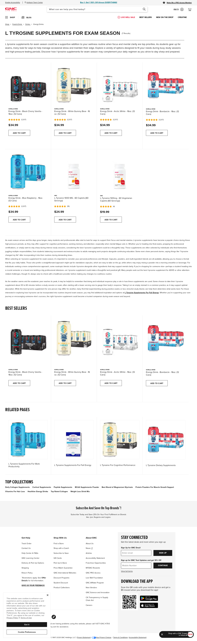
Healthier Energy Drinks (38, 491)
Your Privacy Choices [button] (103, 637)
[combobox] (97, 9)
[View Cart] (191, 8)
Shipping (25, 568)
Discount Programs (61, 578)
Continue (163, 565)
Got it (26, 624)
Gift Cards (58, 558)
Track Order (26, 543)
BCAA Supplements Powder (87, 487)
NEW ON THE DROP (164, 17)
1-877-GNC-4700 (102, 624)
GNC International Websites (65, 573)
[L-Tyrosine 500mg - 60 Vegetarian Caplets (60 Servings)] (120, 172)
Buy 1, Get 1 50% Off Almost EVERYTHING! (98, 2)
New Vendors (91, 587)
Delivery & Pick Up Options (33, 563)
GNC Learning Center (30, 558)
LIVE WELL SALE (128, 17)
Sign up (163, 553)
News (88, 548)
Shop (7, 24)
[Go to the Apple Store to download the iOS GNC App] (149, 605)
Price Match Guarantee (63, 568)
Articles (89, 553)
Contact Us (26, 548)
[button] (179, 9)
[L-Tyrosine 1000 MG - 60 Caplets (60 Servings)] (74, 172)
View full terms (127, 571)
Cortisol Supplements (41, 487)
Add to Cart (19, 133)
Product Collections (62, 587)
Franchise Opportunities (96, 563)
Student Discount (61, 583)
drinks (28, 24)
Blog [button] (28, 17)
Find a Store (59, 543)
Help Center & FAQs (30, 553)
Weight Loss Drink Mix (80, 491)
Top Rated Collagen (59, 491)
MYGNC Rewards (93, 568)
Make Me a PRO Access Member (179, 3)
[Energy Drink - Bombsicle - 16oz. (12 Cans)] (165, 85)
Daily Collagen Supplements (17, 487)
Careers (89, 605)
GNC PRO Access (93, 573)
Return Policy (27, 573)
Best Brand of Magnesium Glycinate (117, 487)
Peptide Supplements (63, 487)
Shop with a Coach (61, 548)
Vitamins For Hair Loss (15, 491)
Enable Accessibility (12, 2)
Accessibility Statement (95, 558)
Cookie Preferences (27, 632)
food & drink (17, 24)
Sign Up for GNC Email (131, 548)
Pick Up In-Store (60, 563)
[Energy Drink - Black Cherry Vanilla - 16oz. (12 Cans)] (28, 85)
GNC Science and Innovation (97, 592)
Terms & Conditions (120, 637)
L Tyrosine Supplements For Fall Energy (142, 293)
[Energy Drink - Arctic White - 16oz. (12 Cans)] (119, 85)
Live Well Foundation (94, 578)
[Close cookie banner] (47, 595)
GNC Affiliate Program (95, 583)
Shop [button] (12, 17)
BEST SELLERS (145, 17)
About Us (90, 543)
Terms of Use (26, 618)
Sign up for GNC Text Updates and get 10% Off (141, 560)
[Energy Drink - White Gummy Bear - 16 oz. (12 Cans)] (74, 85)
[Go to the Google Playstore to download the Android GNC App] (149, 598)
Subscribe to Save (61, 553)
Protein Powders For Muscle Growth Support (154, 487)
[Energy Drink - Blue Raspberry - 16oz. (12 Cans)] (28, 172)
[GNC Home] (11, 9)
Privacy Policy (12, 618)
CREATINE (182, 17)
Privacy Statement (84, 637)
